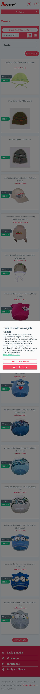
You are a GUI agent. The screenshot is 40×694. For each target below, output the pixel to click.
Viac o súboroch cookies (11, 355)
